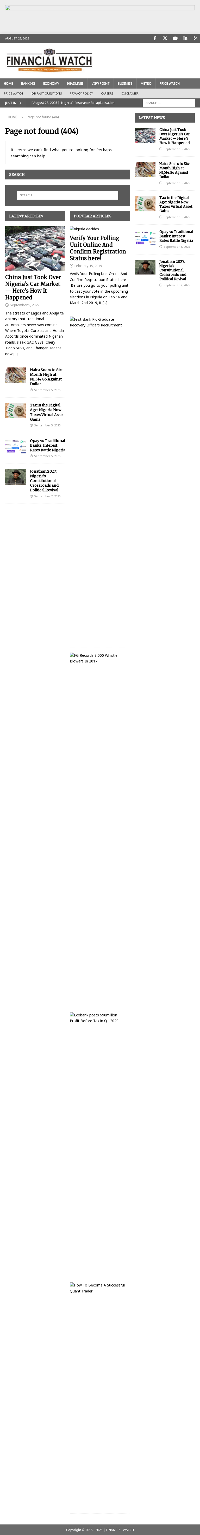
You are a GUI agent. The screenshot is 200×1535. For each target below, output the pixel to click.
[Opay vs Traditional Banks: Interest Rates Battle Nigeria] (15, 446)
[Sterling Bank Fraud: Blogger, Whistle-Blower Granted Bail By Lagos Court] (98, 658)
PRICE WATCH (170, 83)
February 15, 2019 (88, 265)
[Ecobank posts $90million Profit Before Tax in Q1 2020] (98, 1018)
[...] (16, 353)
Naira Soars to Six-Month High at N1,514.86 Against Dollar (46, 376)
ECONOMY (51, 83)
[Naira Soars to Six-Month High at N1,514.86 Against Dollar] (15, 375)
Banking (28, 83)
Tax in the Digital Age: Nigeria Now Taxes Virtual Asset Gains (47, 412)
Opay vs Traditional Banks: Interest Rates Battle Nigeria (47, 445)
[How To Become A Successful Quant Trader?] (98, 1288)
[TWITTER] (165, 38)
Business (125, 83)
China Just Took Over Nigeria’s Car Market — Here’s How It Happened (33, 287)
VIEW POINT (101, 83)
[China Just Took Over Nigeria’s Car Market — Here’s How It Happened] (35, 248)
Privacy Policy (81, 93)
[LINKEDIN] (185, 38)
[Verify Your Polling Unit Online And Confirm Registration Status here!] (100, 229)
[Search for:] (169, 102)
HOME (8, 83)
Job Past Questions (46, 93)
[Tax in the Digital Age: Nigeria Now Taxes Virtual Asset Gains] (15, 410)
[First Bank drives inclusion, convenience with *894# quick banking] (98, 322)
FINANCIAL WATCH (120, 1530)
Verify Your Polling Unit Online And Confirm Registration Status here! (98, 248)
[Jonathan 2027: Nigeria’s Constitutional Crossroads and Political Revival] (15, 477)
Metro (146, 83)
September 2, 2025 (47, 496)
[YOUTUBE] (175, 38)
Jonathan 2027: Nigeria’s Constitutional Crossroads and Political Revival (44, 481)
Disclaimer (130, 93)
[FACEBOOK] (154, 38)
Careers (107, 93)
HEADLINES (75, 83)
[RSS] (195, 38)
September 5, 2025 (24, 305)
